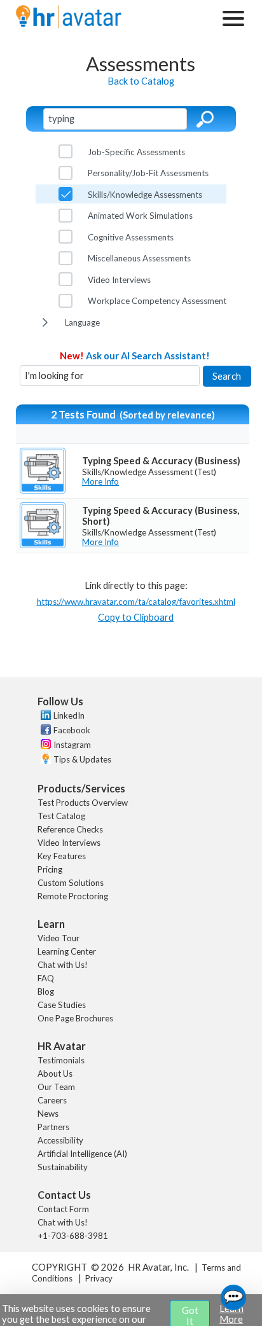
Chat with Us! (63, 965)
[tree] (131, 237)
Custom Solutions (71, 883)
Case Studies (62, 1005)
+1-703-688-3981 (73, 1236)
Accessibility (60, 1140)
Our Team (56, 1087)
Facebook (71, 730)
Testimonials (61, 1060)
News (48, 1113)
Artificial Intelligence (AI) (82, 1154)
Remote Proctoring (73, 896)
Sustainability (63, 1167)
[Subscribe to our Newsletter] (44, 760)
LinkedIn (69, 715)
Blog (46, 991)
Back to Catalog (140, 81)
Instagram (72, 745)
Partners (53, 1127)
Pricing (50, 869)
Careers (52, 1100)
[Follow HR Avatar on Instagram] (44, 746)
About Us (55, 1073)
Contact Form (63, 1209)
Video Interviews (69, 843)
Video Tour (58, 938)
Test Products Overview (83, 803)
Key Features (62, 856)
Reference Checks (70, 829)
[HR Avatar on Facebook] (44, 731)
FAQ (46, 978)
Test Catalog (61, 816)
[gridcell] (132, 471)
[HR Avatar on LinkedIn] (44, 717)
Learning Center (67, 951)
